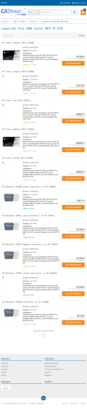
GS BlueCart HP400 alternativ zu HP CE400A (25, 302)
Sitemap (3, 375)
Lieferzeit (47, 372)
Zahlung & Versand (50, 366)
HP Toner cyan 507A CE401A (16, 100)
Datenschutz (74, 403)
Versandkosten (81, 58)
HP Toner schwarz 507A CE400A (18, 43)
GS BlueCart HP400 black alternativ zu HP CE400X (29, 187)
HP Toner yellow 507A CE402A (17, 158)
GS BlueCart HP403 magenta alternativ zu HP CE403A (30, 244)
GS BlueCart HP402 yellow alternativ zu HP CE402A (29, 273)
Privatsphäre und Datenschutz (54, 369)
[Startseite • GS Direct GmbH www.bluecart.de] (13, 12)
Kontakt (3, 372)
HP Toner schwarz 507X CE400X (18, 71)
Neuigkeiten (48, 375)
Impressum (4, 369)
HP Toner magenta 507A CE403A (18, 129)
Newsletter (4, 363)
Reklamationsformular (51, 363)
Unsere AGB (4, 366)
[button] (34, 12)
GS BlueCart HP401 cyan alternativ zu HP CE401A (28, 215)
